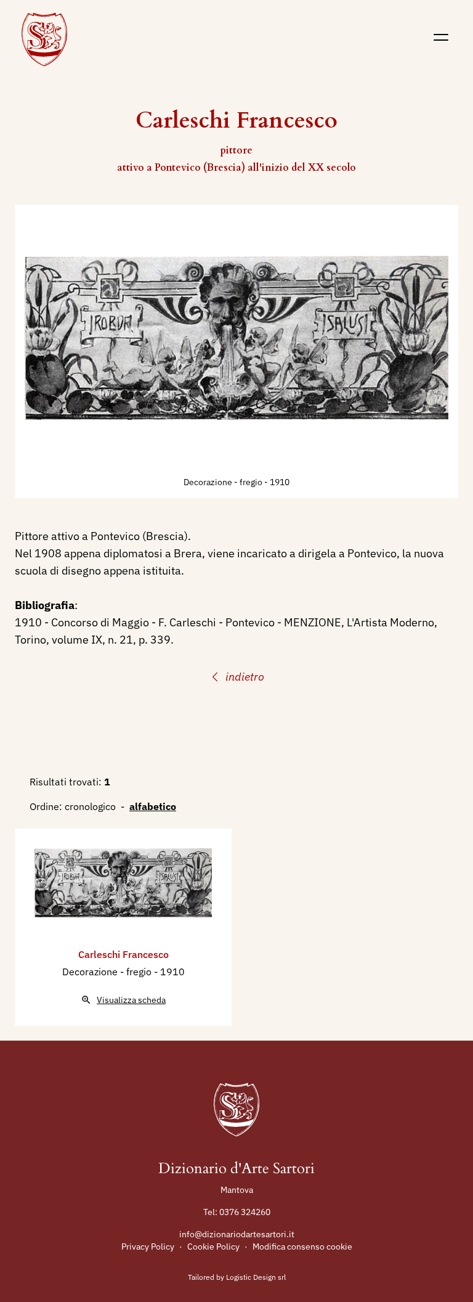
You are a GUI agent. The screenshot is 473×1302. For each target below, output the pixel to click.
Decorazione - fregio (224, 482)
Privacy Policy (147, 1246)
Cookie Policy (213, 1246)
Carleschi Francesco (123, 954)
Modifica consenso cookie (302, 1246)
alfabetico (152, 806)
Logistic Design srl (256, 1277)
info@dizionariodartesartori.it (236, 1234)
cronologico (90, 806)
